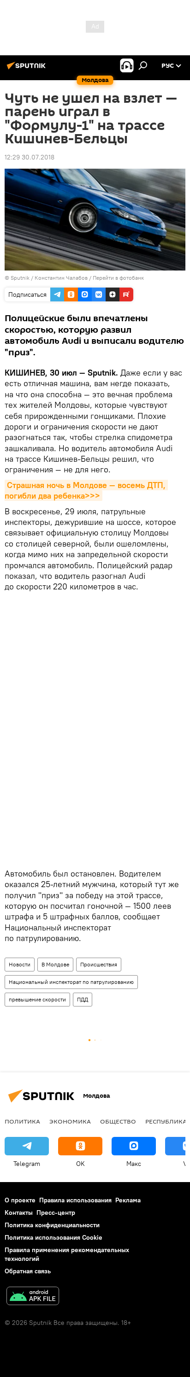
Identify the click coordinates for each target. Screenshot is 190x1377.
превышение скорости (37, 999)
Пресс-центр (55, 1212)
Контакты (19, 1212)
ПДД (82, 999)
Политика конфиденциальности (52, 1225)
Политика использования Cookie (53, 1237)
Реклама (128, 1200)
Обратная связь (28, 1271)
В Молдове (55, 964)
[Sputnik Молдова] (28, 69)
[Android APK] (32, 1297)
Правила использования (75, 1200)
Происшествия (98, 964)
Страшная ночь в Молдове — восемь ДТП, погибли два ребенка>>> (86, 490)
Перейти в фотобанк (118, 277)
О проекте (20, 1200)
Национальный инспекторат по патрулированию (71, 981)
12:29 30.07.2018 (29, 157)
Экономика (70, 1121)
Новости (19, 964)
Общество (118, 1121)
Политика (22, 1121)
